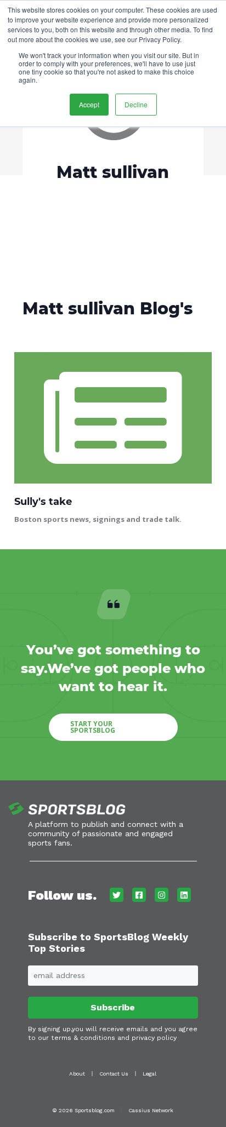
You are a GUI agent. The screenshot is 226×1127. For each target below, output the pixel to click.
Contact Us (113, 1074)
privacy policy (154, 1038)
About (77, 1074)
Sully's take (43, 502)
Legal (149, 1074)
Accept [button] (89, 104)
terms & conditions (83, 1038)
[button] (113, 727)
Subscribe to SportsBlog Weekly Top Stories (108, 943)
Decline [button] (136, 104)
